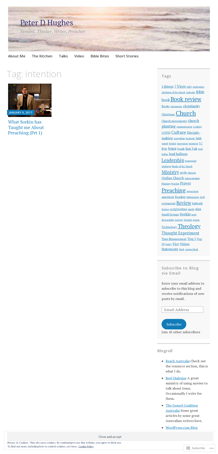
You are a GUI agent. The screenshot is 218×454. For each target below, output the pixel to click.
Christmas (168, 114)
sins (198, 209)
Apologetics (198, 86)
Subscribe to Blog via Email (180, 270)
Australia (190, 92)
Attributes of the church (173, 92)
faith (199, 138)
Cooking (197, 126)
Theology (189, 226)
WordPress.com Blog (182, 427)
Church (186, 113)
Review (183, 203)
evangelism (179, 138)
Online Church (173, 178)
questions (168, 197)
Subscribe (173, 324)
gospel (165, 143)
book (166, 99)
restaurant (169, 203)
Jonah (181, 149)
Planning (166, 183)
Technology (169, 227)
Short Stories (127, 56)
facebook (190, 138)
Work (181, 249)
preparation (192, 191)
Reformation (192, 197)
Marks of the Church (182, 166)
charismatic (176, 106)
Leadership (173, 160)
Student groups (191, 219)
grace (172, 143)
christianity (191, 106)
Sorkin (185, 214)
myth (183, 173)
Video (79, 56)
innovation (182, 143)
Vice (175, 244)
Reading (180, 197)
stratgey (179, 219)
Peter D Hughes (46, 22)
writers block (191, 249)
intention (193, 143)
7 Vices (180, 86)
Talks (63, 56)
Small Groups (170, 214)
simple (191, 209)
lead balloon (178, 154)
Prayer (185, 183)
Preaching (174, 190)
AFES (189, 86)
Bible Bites (99, 56)
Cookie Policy (86, 446)
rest (202, 197)
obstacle (192, 172)
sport (193, 214)
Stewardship (168, 219)
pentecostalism (192, 178)
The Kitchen (42, 56)
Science (165, 209)
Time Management (174, 239)
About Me (16, 56)
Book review (186, 99)
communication (184, 126)
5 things (168, 86)
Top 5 (191, 239)
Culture (178, 132)
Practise (175, 183)
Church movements (174, 121)
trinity (168, 244)
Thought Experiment (180, 233)
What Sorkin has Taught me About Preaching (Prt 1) (26, 127)
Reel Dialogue (176, 378)
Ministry (170, 172)
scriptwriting (178, 209)
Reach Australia (178, 361)
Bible (200, 91)
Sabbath (197, 203)
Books (166, 106)
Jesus (172, 148)
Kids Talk (191, 149)
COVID (166, 133)
